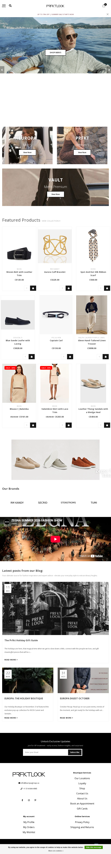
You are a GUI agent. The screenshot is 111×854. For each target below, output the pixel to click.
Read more (10, 660)
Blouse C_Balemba (19, 409)
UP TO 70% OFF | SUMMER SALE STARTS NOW (55, 14)
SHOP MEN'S (55, 52)
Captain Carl (56, 340)
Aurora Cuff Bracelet (54, 272)
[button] (2, 69)
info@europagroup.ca (30, 783)
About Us (82, 798)
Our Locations (82, 778)
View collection (50, 221)
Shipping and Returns (82, 827)
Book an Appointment (82, 803)
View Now (27, 152)
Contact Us (82, 793)
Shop (82, 788)
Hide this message (93, 847)
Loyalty (82, 783)
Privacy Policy (82, 822)
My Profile (28, 822)
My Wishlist (29, 832)
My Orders (29, 827)
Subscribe (74, 752)
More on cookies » (55, 851)
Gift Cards (82, 808)
